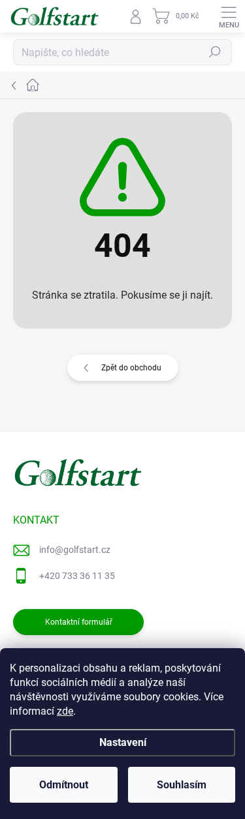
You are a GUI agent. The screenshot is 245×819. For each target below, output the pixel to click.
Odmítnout (63, 785)
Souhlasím (181, 785)
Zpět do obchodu (131, 367)
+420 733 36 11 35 (77, 576)
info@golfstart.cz (74, 549)
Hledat (215, 52)
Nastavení (122, 742)
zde (65, 711)
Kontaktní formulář (78, 622)
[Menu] (228, 16)
